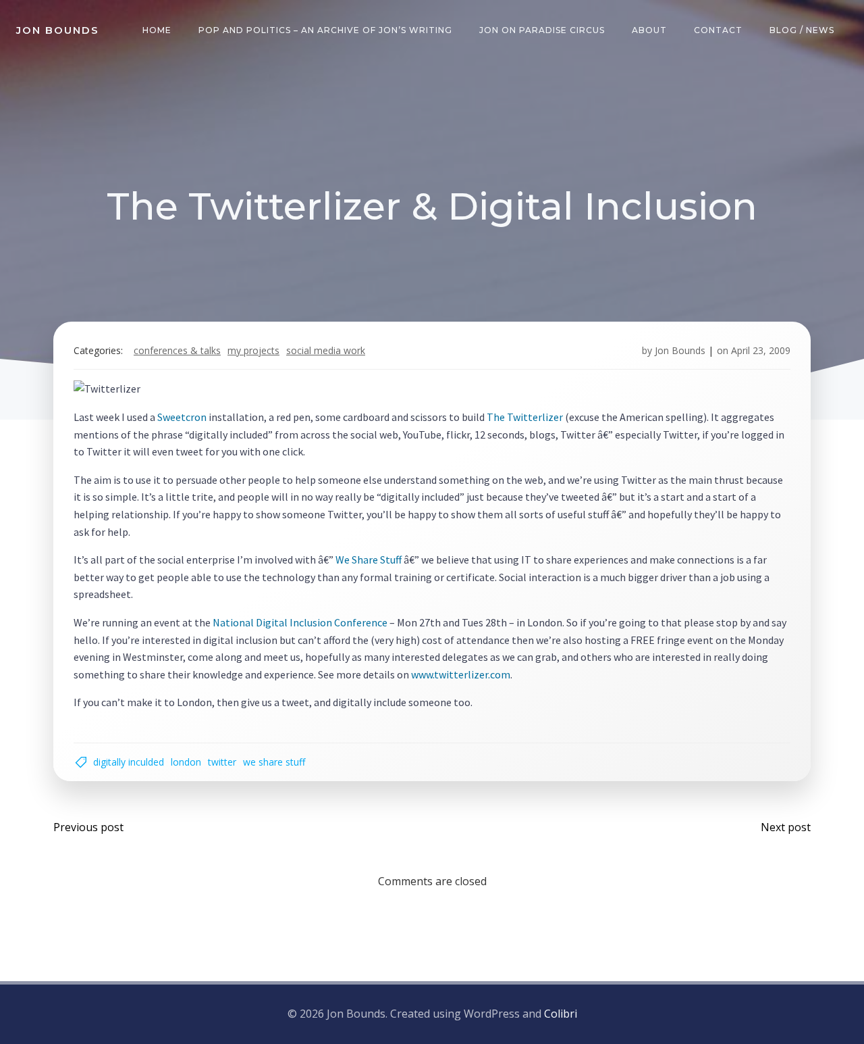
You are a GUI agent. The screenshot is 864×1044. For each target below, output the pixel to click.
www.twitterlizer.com (460, 674)
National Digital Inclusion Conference (300, 622)
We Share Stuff (368, 559)
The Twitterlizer (525, 417)
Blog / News (802, 30)
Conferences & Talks (177, 350)
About (649, 30)
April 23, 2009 (760, 350)
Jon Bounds (680, 350)
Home (156, 30)
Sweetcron (182, 417)
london (186, 761)
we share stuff (274, 761)
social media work (325, 350)
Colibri (560, 1013)
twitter (222, 761)
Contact (718, 30)
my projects (253, 350)
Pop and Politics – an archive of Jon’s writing (325, 30)
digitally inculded (128, 761)
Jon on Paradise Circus (542, 30)
